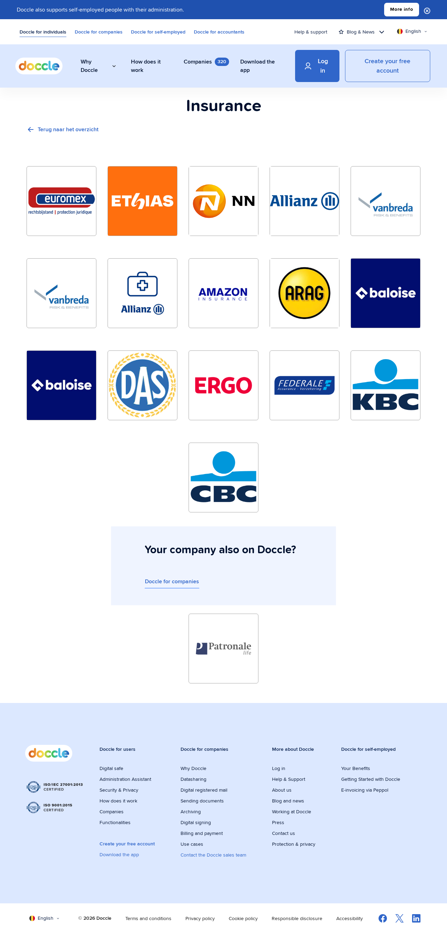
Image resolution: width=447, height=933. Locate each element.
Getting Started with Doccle (370, 779)
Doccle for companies (99, 31)
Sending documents (202, 800)
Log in (278, 768)
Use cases (192, 844)
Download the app (119, 854)
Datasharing (193, 779)
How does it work (118, 800)
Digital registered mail (204, 789)
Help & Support (288, 779)
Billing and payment (202, 833)
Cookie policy (243, 918)
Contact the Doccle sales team (213, 854)
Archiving (191, 811)
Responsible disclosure (297, 918)
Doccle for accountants (219, 31)
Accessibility (349, 918)
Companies (112, 811)
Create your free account (127, 843)
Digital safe (111, 768)
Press (278, 822)
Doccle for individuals (43, 31)
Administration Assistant (125, 779)
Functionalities (115, 822)
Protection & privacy (293, 844)
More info (401, 9)
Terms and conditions (148, 918)
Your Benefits (355, 768)
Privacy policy (200, 918)
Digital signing (196, 822)
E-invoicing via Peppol (364, 789)
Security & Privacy (119, 789)
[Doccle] (39, 66)
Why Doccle (193, 768)
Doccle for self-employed (158, 31)
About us (282, 789)
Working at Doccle (291, 811)
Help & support (310, 31)
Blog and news (288, 800)
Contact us (283, 833)
